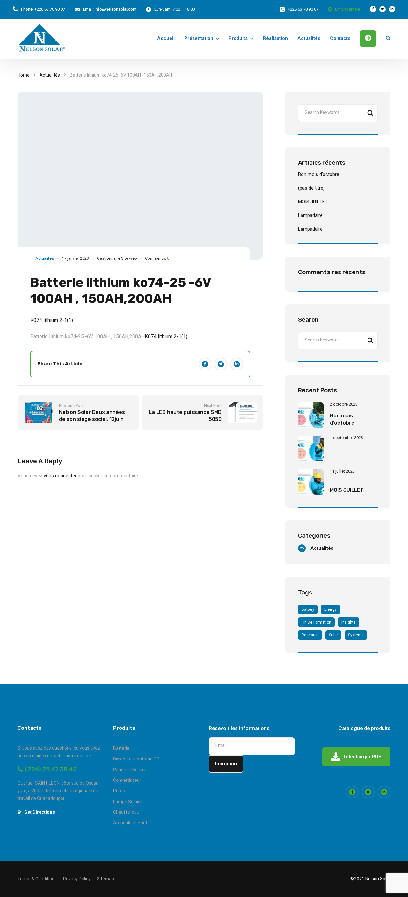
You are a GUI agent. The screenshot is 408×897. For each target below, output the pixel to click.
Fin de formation (316, 622)
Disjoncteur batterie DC (136, 758)
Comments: (157, 258)
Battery (308, 609)
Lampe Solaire (127, 801)
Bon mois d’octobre (318, 174)
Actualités (308, 38)
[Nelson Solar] (41, 39)
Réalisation (275, 38)
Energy (330, 609)
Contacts (340, 38)
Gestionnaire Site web (117, 258)
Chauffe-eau (126, 812)
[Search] (370, 113)
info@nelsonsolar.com (115, 9)
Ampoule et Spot (130, 822)
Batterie (121, 748)
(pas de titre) (311, 188)
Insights (348, 622)
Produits (238, 38)
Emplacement (347, 9)
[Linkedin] (236, 364)
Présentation (198, 38)
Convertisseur (127, 780)
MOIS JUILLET (313, 202)
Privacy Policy (77, 878)
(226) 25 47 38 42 (50, 769)
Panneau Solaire (129, 769)
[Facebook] (205, 364)
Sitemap (105, 878)
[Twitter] (221, 364)
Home (24, 75)
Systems (356, 635)
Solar (333, 635)
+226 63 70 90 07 (49, 9)
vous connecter (60, 476)
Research (310, 635)
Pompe (120, 790)
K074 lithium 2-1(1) (51, 320)
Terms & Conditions (37, 878)
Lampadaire (310, 215)
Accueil (166, 38)
